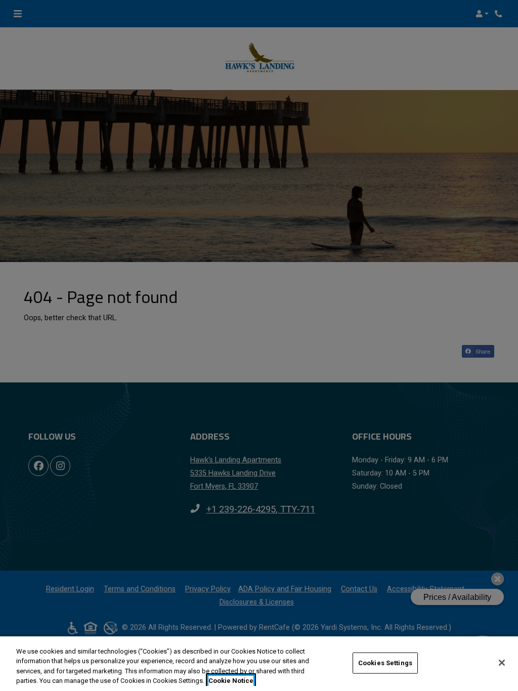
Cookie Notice (230, 680)
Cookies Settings (385, 663)
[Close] (502, 663)
